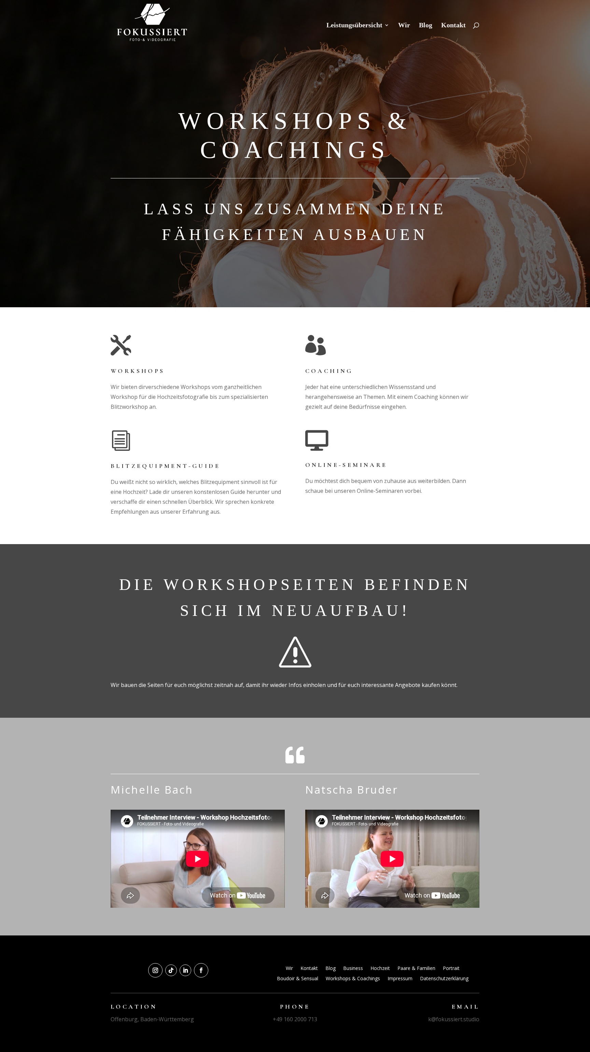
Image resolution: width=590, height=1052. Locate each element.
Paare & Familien (416, 968)
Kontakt (453, 26)
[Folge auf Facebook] (201, 970)
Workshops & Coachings (353, 979)
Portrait (451, 968)
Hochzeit (380, 968)
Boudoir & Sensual (297, 979)
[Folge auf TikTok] (171, 970)
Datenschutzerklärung (444, 979)
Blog (425, 26)
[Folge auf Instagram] (155, 970)
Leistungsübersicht (354, 26)
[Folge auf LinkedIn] (185, 970)
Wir (404, 26)
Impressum (400, 979)
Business (353, 968)
